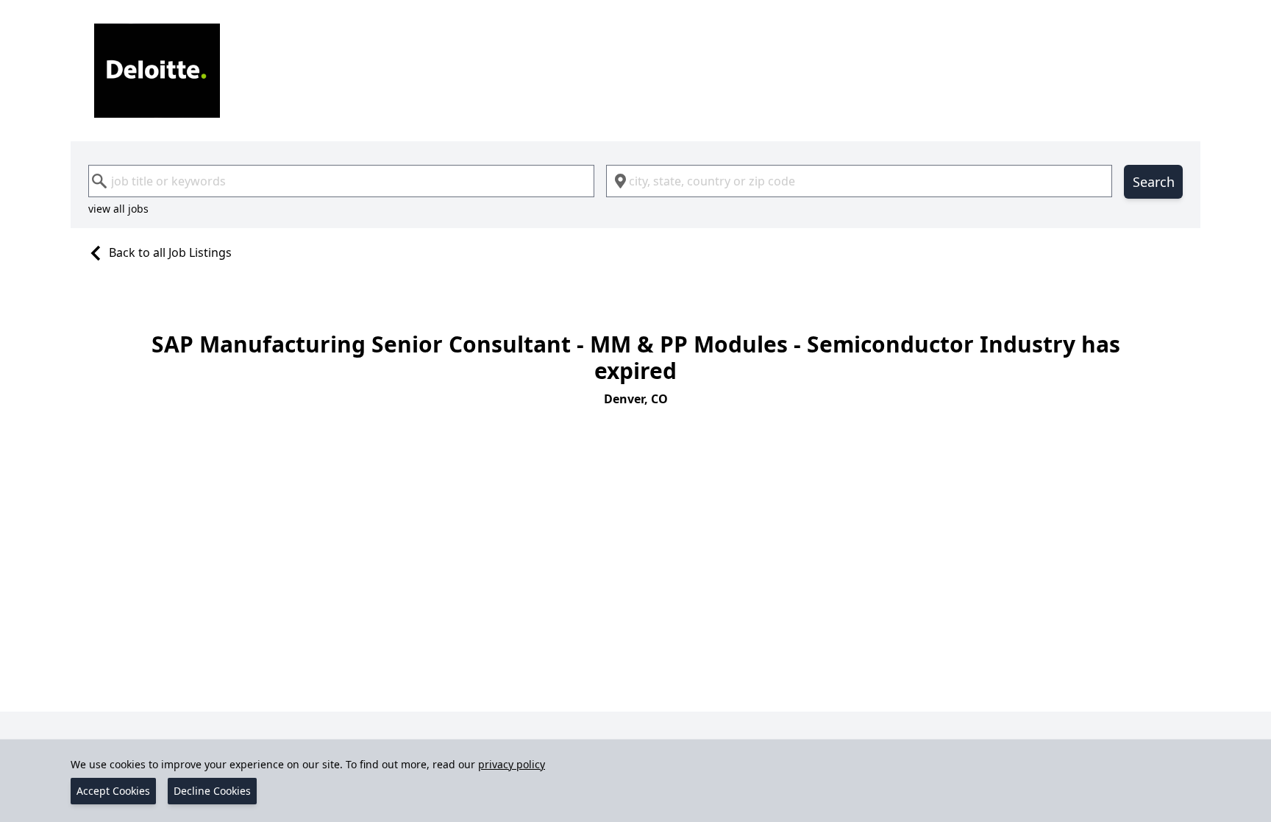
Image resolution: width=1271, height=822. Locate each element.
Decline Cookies (212, 791)
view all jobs (118, 209)
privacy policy (511, 764)
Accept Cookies (113, 791)
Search (1154, 182)
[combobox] (341, 181)
